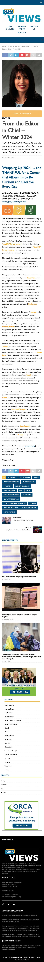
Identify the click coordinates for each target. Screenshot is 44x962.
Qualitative (27, 495)
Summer (3, 785)
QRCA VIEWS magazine (11, 495)
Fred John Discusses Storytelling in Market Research (19, 577)
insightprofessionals (11, 482)
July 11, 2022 (7, 661)
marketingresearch (22, 486)
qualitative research (11, 499)
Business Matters (10, 709)
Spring (3, 781)
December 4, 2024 (9, 157)
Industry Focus (9, 736)
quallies (33, 503)
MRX (20, 490)
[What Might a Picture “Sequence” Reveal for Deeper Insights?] (21, 597)
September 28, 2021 (9, 619)
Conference (8, 713)
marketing (7, 486)
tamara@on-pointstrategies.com (14, 202)
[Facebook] (4, 904)
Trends (7, 770)
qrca (28, 490)
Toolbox (7, 762)
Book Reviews (9, 705)
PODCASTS (22, 33)
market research (28, 482)
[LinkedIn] (14, 904)
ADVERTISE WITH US (22, 28)
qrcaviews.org (30, 446)
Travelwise (8, 766)
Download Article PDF (22, 113)
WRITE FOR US (34, 28)
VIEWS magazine (9, 512)
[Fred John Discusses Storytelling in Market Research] (21, 559)
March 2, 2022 (7, 579)
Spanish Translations (11, 755)
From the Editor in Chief (13, 720)
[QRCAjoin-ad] (19, 695)
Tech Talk (7, 758)
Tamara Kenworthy (29, 507)
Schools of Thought (11, 751)
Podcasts (7, 743)
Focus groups (25, 477)
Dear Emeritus (9, 717)
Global (7, 728)
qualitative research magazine (15, 503)
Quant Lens (8, 747)
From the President (11, 724)
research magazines (11, 507)
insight (36, 477)
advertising (12, 477)
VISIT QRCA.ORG (10, 28)
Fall (2, 789)
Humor (7, 732)
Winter (3, 792)
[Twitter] (9, 904)
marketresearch (9, 490)
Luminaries (8, 739)
